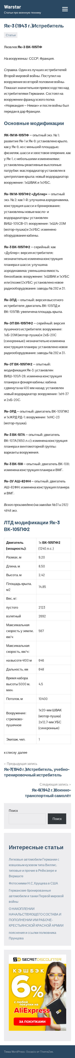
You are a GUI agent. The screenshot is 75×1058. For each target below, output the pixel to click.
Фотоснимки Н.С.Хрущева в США (33, 883)
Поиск (13, 810)
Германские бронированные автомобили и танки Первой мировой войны (36, 895)
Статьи (11, 35)
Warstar (12, 7)
